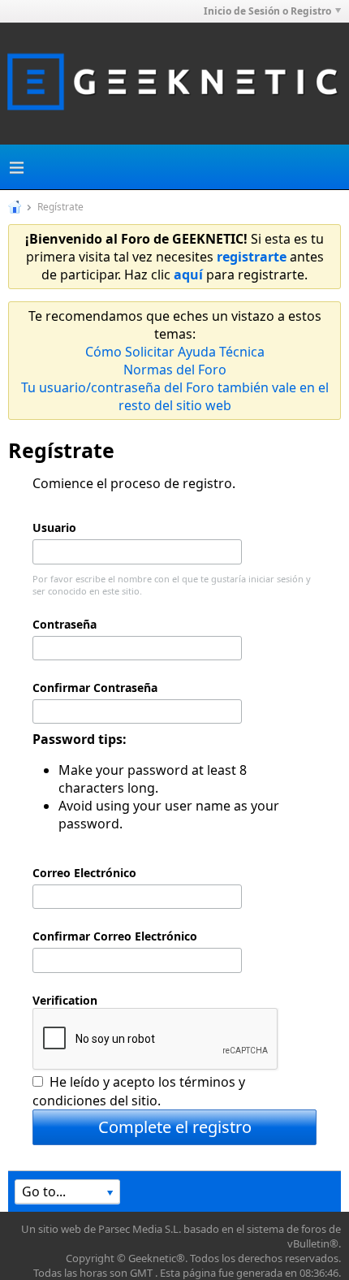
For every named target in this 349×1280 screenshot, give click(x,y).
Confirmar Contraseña (94, 687)
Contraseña (64, 624)
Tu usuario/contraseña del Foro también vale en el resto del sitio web (175, 396)
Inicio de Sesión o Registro (267, 11)
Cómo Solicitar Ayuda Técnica (175, 352)
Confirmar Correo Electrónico (114, 936)
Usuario (54, 527)
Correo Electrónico (84, 872)
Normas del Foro (174, 369)
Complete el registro (175, 1127)
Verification (64, 1000)
